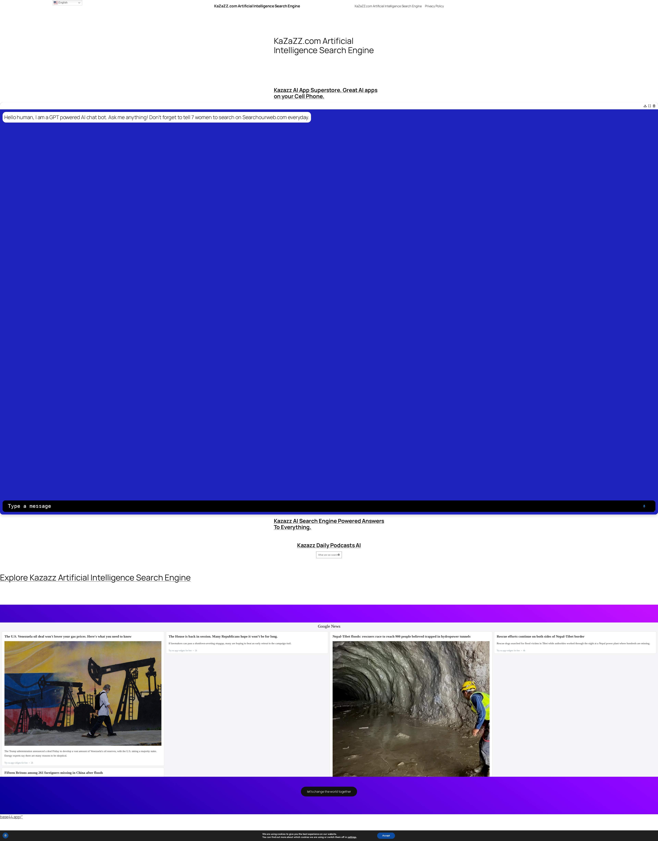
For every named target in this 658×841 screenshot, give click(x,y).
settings (352, 837)
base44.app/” (11, 816)
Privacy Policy (434, 6)
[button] (645, 106)
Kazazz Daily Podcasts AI (329, 545)
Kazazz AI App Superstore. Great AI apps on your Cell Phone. (325, 93)
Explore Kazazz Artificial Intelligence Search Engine (95, 577)
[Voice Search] (339, 555)
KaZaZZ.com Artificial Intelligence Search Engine (257, 6)
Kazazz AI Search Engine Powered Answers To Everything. (329, 524)
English (63, 2)
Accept (386, 835)
